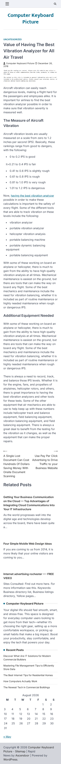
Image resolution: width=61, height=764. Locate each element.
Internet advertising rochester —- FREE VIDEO (28, 576)
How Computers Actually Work (20, 681)
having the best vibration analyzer (32, 195)
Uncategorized (12, 39)
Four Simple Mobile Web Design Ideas (27, 543)
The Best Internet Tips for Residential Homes (28, 675)
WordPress (10, 759)
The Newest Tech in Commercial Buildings (26, 687)
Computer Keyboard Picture (31, 18)
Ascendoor (22, 755)
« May (7, 736)
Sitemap (20, 751)
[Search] (55, 3)
